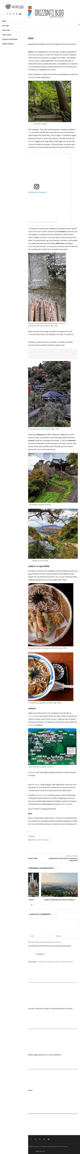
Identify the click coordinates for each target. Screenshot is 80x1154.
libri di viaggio (8, 44)
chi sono (5, 26)
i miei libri (6, 30)
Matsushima (51, 719)
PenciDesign (63, 1146)
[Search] (79, 25)
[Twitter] (35, 1139)
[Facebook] (7, 14)
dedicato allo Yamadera (40, 840)
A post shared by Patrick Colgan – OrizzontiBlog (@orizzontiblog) (36, 222)
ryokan (36, 784)
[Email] (48, 1139)
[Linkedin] (44, 1139)
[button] (75, 889)
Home (4, 21)
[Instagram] (39, 1139)
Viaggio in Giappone (9, 39)
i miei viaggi (6, 35)
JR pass (32, 716)
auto (31, 772)
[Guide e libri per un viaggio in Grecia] (59, 885)
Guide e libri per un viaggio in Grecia (59, 900)
